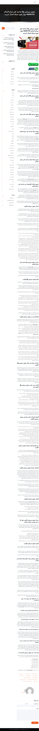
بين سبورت (12, 104)
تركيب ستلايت (12, 109)
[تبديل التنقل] (35, 2)
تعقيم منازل (12, 119)
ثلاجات (13, 124)
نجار (13, 181)
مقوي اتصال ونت (28, 675)
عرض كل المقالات (24, 692)
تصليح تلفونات (12, 114)
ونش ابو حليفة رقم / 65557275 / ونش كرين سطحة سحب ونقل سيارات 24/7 (8, 39)
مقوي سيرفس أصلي (34, 677)
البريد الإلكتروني (36, 703)
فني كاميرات (12, 150)
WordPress (17, 729)
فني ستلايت (12, 145)
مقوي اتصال (21, 673)
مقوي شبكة (35, 127)
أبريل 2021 (12, 81)
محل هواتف (12, 169)
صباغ (13, 133)
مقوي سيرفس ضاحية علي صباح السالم (32, 679)
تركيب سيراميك (11, 112)
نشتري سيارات (12, 184)
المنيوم (13, 92)
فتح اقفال (12, 140)
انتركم (13, 95)
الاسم (26, 703)
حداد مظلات (12, 126)
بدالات (13, 97)
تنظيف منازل (12, 121)
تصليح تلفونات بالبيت (29, 670)
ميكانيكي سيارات (11, 179)
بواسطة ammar (36, 35)
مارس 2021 (12, 83)
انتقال (3, 28)
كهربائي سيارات (11, 164)
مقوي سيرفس (37, 26)
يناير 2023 (12, 71)
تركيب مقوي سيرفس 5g (35, 673)
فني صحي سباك (11, 148)
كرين (13, 162)
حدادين (13, 128)
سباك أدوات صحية (11, 131)
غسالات (13, 138)
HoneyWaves (23, 729)
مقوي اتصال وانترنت (35, 675)
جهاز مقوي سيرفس (27, 673)
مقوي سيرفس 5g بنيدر (35, 88)
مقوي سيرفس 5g (30, 266)
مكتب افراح (12, 176)
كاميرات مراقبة (11, 157)
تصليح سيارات (12, 116)
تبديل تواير (12, 107)
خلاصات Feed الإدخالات (10, 200)
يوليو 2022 (12, 74)
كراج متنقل (12, 160)
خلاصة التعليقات (11, 202)
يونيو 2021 (12, 76)
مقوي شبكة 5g (25, 118)
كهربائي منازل (12, 167)
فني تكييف (12, 143)
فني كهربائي (12, 152)
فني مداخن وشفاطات (11, 155)
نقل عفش (12, 186)
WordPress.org (11, 205)
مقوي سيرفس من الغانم (23, 679)
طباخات (13, 136)
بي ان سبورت (12, 102)
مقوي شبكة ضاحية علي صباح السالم (27, 681)
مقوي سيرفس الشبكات (27, 677)
